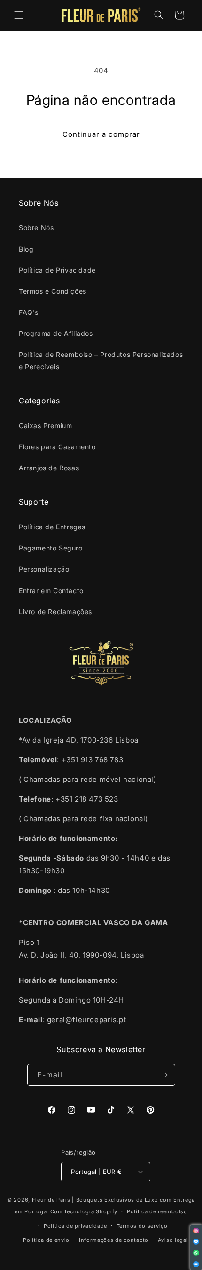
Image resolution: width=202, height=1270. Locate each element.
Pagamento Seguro (51, 548)
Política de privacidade (75, 1226)
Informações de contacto (113, 1240)
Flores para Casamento (57, 447)
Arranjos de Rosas (49, 468)
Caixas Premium (45, 426)
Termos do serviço (142, 1226)
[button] (18, 15)
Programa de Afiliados (56, 333)
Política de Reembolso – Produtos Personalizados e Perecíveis (101, 360)
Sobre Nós (36, 227)
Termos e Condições (52, 291)
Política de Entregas (52, 527)
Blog (26, 249)
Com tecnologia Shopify (83, 1211)
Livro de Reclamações (55, 612)
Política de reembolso (157, 1211)
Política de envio (46, 1240)
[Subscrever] (164, 1075)
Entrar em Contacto (51, 590)
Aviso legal (173, 1240)
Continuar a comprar (101, 134)
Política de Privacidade (57, 270)
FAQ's (29, 312)
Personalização (44, 569)
